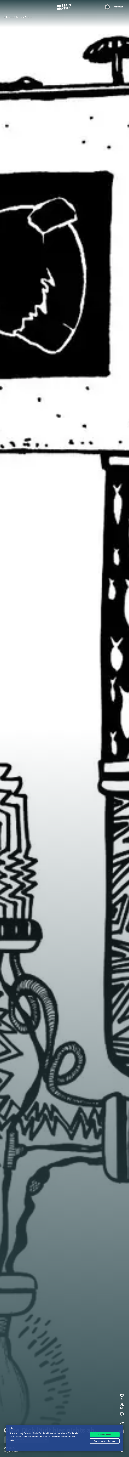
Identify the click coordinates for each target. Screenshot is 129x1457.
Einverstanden (104, 1435)
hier (11, 1440)
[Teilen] (122, 1424)
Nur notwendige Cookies (104, 1441)
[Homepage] (64, 7)
